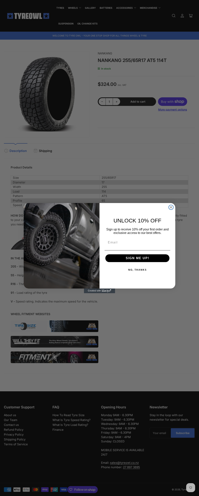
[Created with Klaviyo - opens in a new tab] (99, 291)
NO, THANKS (137, 269)
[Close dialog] (171, 207)
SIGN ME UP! (137, 258)
